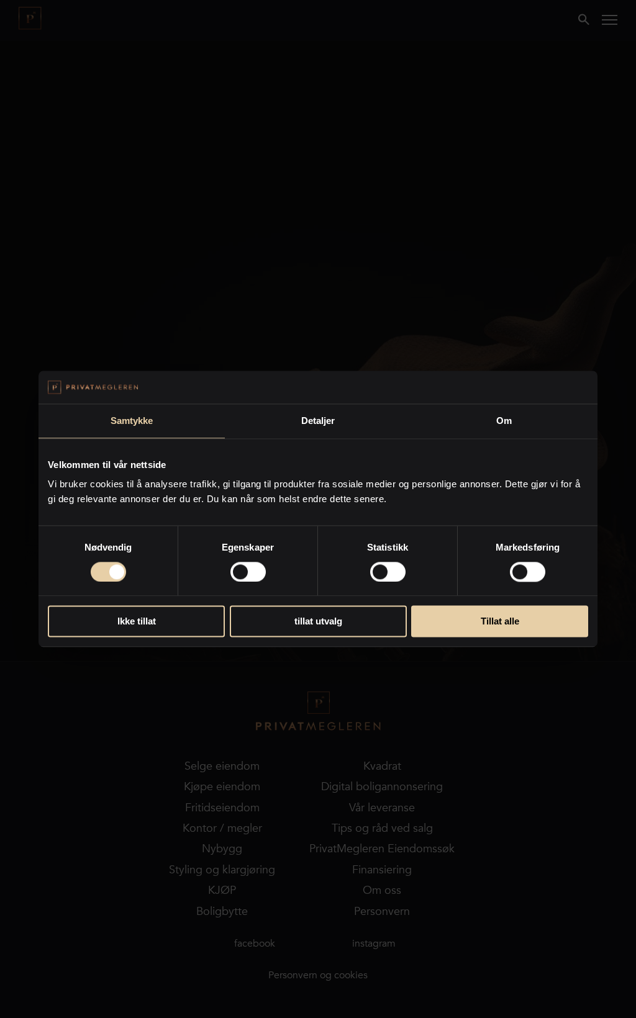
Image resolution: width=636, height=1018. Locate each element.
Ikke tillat (136, 621)
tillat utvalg (318, 621)
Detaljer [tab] (318, 420)
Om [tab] (504, 420)
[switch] (248, 572)
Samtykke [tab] (132, 420)
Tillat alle (500, 621)
